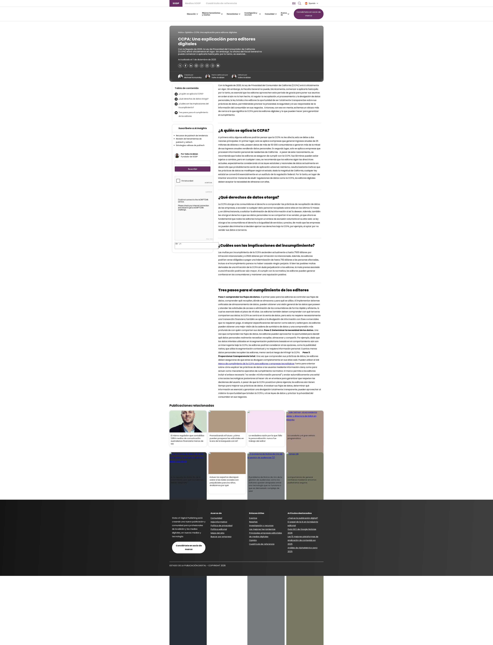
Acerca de (284, 14)
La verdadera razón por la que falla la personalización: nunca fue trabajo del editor (265, 438)
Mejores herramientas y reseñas (211, 14)
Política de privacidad (221, 525)
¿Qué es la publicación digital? (303, 518)
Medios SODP (193, 3)
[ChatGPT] (196, 66)
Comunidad (269, 14)
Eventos (253, 518)
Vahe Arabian (218, 77)
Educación (191, 14)
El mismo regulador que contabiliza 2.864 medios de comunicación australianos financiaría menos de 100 (187, 439)
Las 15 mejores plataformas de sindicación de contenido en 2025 (303, 540)
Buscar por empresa (221, 536)
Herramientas (232, 14)
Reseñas (253, 521)
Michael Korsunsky (193, 77)
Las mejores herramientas (262, 529)
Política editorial (219, 529)
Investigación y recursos (250, 14)
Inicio (180, 32)
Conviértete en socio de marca (309, 14)
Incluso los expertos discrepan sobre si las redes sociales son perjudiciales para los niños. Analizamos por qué (224, 481)
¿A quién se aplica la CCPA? (191, 94)
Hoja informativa (219, 521)
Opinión (188, 32)
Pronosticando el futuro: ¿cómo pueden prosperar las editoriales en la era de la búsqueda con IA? (227, 438)
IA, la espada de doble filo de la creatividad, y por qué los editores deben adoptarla (187, 480)
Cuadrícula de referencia (221, 3)
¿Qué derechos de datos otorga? (194, 99)
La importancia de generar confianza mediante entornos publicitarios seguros (302, 480)
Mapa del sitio (217, 533)
